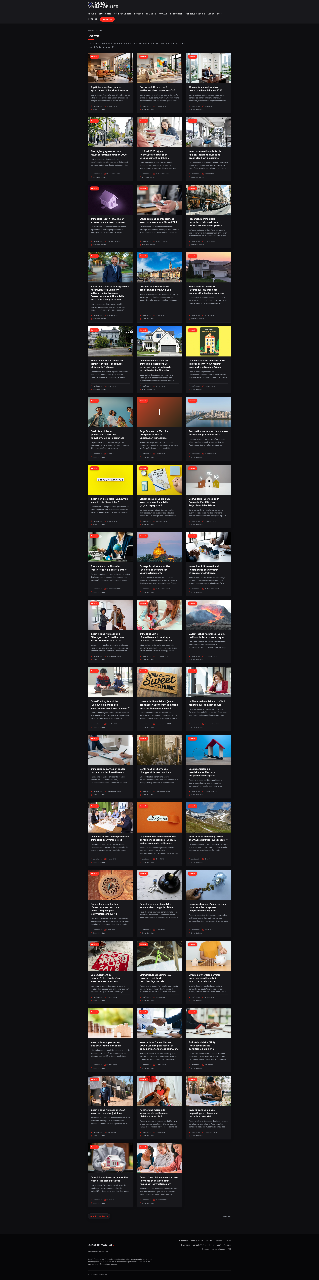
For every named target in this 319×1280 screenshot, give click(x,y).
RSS (229, 1249)
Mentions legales (218, 1249)
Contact (107, 19)
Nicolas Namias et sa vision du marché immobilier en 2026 (205, 89)
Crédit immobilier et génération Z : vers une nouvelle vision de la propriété (107, 434)
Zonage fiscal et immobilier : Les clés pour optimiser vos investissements (155, 569)
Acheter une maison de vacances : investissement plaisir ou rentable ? (154, 1113)
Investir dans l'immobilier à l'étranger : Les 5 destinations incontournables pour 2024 (107, 637)
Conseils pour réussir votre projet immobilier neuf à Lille (155, 288)
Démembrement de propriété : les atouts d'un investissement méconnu (105, 978)
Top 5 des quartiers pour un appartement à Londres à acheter (110, 89)
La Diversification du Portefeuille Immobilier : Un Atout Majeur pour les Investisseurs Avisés (207, 364)
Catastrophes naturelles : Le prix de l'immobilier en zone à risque (207, 635)
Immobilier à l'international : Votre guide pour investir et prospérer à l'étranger (204, 569)
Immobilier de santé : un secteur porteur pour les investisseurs (108, 770)
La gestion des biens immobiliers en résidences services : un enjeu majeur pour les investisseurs (158, 840)
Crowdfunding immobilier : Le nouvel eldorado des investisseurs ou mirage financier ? (110, 704)
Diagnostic (105, 14)
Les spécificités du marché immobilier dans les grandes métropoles (202, 772)
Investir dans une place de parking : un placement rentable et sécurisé (203, 1113)
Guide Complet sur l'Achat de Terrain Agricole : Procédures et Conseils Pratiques (107, 364)
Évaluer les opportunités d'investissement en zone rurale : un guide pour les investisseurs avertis (105, 909)
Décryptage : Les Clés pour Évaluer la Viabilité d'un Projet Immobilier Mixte (204, 502)
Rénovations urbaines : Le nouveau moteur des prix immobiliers (208, 433)
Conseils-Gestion (195, 14)
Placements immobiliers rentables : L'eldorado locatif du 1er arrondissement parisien (206, 222)
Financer (151, 14)
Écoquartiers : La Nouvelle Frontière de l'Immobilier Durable (109, 568)
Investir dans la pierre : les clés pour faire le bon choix (106, 1044)
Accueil (92, 14)
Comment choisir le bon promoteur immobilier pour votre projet (110, 838)
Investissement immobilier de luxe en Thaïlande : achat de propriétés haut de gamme (205, 154)
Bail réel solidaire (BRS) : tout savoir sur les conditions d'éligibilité (202, 1045)
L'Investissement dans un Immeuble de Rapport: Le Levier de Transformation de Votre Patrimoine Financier (155, 365)
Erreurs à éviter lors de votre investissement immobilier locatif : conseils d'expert (204, 978)
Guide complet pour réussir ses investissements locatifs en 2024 (158, 220)
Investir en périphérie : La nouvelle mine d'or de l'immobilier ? (109, 500)
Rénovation (176, 14)
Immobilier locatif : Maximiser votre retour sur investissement (108, 220)
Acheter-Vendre (123, 14)
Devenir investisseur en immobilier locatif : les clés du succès (109, 1179)
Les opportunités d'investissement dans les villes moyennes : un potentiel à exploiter (208, 907)
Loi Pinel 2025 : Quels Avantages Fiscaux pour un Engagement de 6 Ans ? (154, 154)
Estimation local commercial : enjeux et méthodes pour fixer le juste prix (155, 978)
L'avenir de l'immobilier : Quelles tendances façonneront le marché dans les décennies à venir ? (159, 704)
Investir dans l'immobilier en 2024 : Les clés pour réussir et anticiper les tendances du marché (159, 1045)
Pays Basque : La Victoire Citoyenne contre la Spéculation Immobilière (154, 434)
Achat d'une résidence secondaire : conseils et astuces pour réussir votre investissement (159, 1181)
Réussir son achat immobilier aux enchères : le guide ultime (156, 906)
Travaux (163, 14)
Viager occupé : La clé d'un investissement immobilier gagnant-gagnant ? (155, 502)
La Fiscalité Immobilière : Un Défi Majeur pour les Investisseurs (207, 703)
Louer (211, 14)
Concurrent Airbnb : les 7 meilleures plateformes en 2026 (157, 89)
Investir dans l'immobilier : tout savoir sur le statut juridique (108, 1111)
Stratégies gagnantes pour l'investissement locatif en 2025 (109, 153)
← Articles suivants (99, 1216)
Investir (138, 14)
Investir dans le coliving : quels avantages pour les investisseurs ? (208, 838)
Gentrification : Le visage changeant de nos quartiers (155, 770)
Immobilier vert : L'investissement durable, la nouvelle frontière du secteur (156, 637)
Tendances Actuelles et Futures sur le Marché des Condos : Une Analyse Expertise (206, 290)
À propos (92, 19)
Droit (220, 14)
